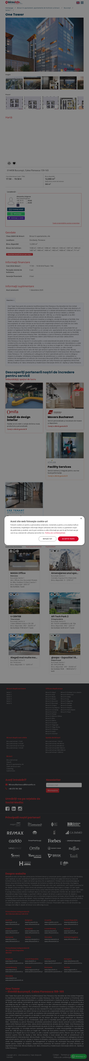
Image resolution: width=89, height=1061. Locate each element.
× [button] (81, 518)
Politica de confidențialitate (55, 533)
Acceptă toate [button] (68, 539)
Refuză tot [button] (47, 539)
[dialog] (44, 530)
